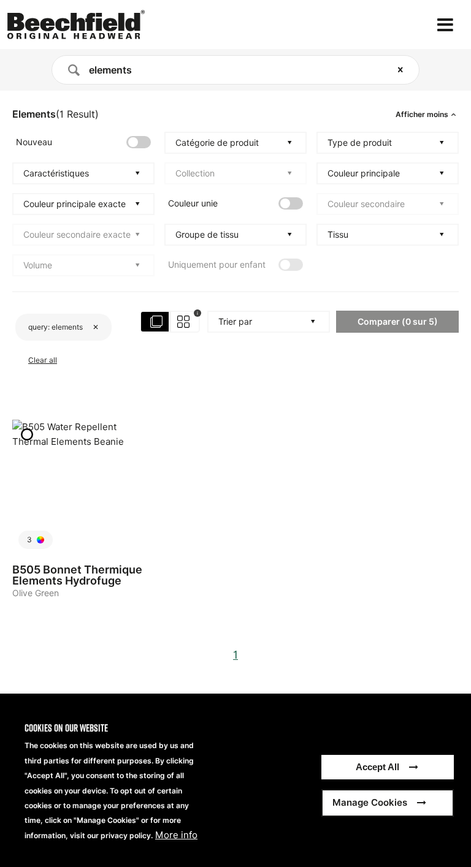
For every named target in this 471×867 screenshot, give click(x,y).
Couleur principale (363, 173)
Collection (195, 173)
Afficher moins (422, 114)
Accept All (377, 767)
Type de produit (359, 143)
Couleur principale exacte (74, 204)
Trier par (235, 322)
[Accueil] (76, 24)
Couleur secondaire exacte (77, 235)
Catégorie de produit (217, 143)
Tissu (337, 235)
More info (176, 835)
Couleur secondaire (366, 204)
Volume (37, 265)
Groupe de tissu (207, 235)
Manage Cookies (369, 802)
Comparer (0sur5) (398, 321)
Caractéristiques (56, 173)
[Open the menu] (445, 25)
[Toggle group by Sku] (170, 322)
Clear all (42, 360)
